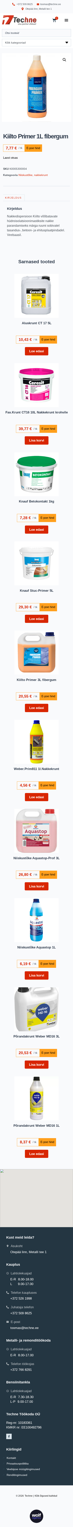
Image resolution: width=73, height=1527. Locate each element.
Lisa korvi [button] (36, 440)
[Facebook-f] (9, 1436)
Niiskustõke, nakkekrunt (33, 175)
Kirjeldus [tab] (13, 197)
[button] (64, 59)
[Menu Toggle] (66, 20)
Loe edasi (36, 351)
